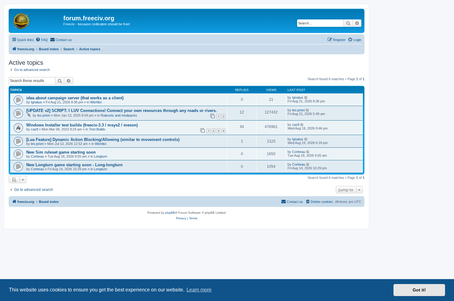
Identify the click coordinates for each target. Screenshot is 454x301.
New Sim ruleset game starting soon (61, 152)
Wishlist (96, 102)
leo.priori (43, 115)
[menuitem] (42, 39)
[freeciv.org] (36, 20)
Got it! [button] (419, 289)
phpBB (170, 212)
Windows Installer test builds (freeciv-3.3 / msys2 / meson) (82, 125)
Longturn (100, 156)
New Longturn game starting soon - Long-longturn (74, 165)
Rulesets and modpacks (119, 115)
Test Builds (97, 129)
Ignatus (36, 102)
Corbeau (37, 156)
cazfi (34, 129)
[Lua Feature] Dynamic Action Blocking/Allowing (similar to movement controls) (102, 139)
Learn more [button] (199, 289)
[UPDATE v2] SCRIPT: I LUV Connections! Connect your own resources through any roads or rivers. (121, 110)
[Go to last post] (306, 97)
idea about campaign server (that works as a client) (75, 98)
